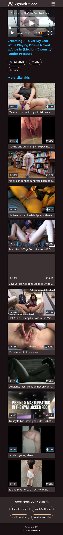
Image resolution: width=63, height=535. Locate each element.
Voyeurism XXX (25, 4)
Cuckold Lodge (19, 509)
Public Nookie (19, 517)
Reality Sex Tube (42, 517)
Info (15, 70)
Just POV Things (43, 509)
